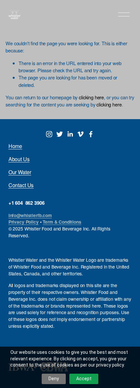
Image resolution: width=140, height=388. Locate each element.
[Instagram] (49, 134)
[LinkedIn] (70, 134)
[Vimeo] (80, 134)
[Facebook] (91, 134)
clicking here (91, 97)
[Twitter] (59, 134)
